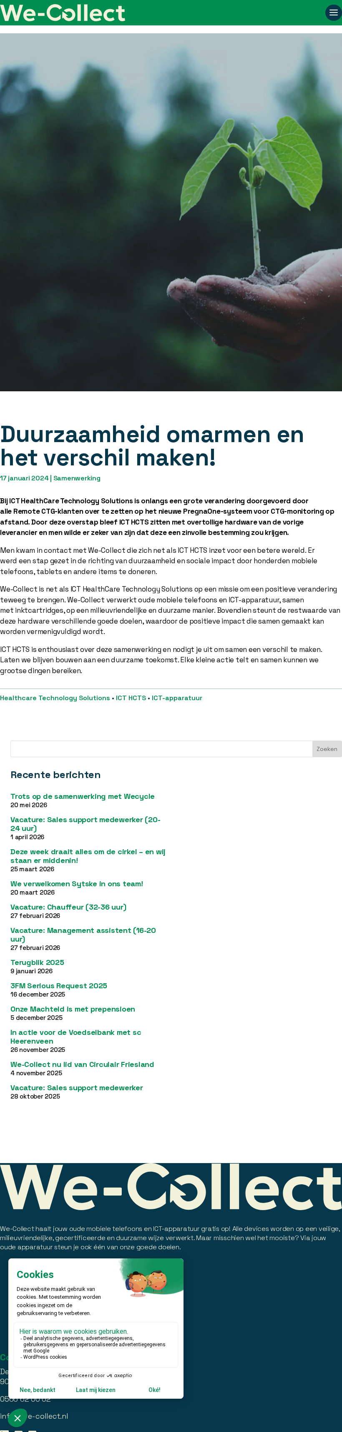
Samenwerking (77, 478)
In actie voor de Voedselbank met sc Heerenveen (75, 1036)
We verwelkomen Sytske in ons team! (76, 883)
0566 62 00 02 (25, 1399)
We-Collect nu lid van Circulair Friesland (82, 1064)
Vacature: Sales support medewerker (76, 1087)
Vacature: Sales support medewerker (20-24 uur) (85, 824)
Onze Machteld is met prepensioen (72, 1009)
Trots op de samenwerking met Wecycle (82, 796)
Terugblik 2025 (37, 962)
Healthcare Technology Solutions (55, 698)
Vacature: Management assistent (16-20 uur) (83, 934)
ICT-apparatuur (177, 698)
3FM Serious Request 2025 (58, 985)
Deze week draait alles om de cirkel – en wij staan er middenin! (88, 856)
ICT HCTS (131, 698)
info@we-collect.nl (34, 1416)
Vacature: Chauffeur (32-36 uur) (68, 907)
